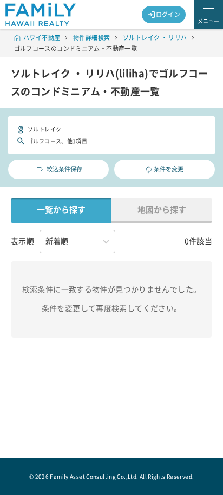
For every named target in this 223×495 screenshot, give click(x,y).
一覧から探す (61, 210)
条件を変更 (168, 169)
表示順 (22, 241)
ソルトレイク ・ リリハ (155, 38)
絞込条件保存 (64, 169)
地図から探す (161, 210)
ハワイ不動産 (41, 38)
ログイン (168, 14)
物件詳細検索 (91, 38)
